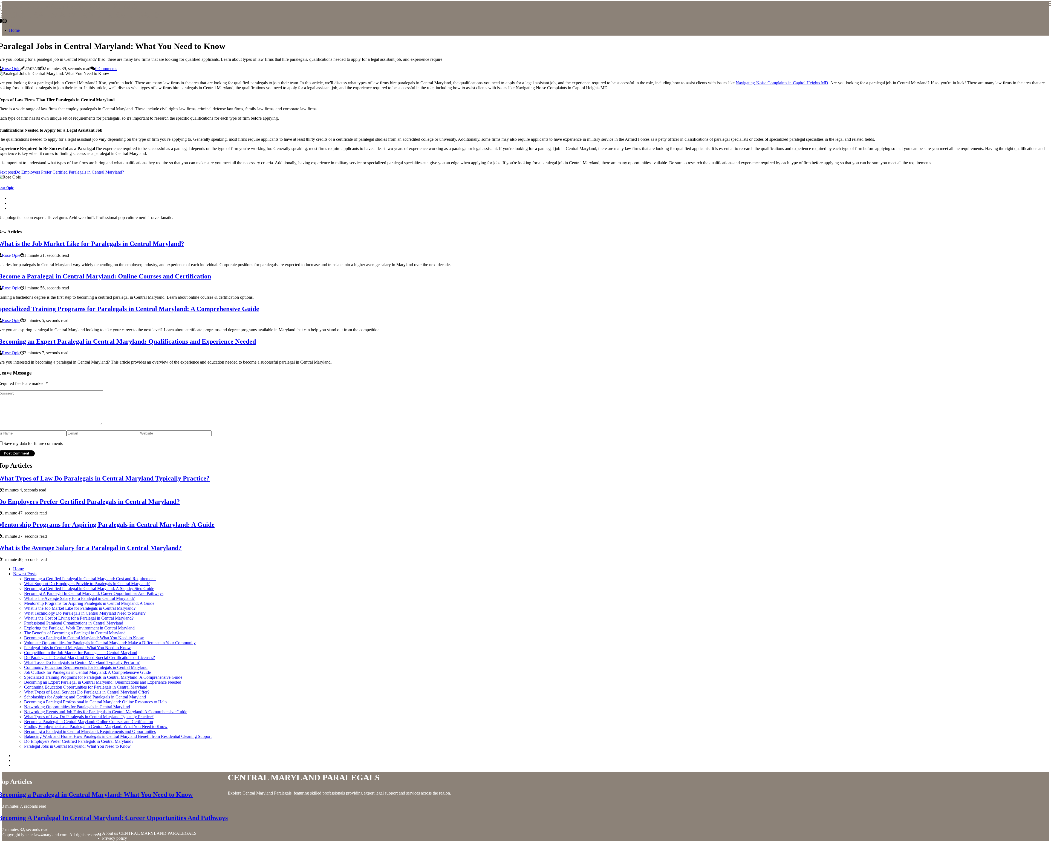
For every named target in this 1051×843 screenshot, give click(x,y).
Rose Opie (11, 68)
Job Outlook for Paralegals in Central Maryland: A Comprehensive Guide (87, 672)
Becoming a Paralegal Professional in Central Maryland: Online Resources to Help (95, 702)
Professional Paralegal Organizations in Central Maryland (73, 623)
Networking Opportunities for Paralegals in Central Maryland (77, 706)
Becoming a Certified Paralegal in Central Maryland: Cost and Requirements (90, 578)
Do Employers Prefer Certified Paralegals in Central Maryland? (78, 741)
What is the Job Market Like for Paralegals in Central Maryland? (79, 608)
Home (14, 30)
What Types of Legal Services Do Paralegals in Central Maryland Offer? (86, 692)
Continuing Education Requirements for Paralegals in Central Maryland (86, 667)
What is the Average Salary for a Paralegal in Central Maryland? (79, 598)
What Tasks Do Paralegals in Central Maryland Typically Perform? (82, 662)
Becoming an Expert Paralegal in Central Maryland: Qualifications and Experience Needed (102, 682)
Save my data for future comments (33, 443)
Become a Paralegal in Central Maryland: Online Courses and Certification (88, 721)
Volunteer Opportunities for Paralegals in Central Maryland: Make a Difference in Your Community (110, 642)
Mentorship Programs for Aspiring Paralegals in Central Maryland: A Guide (89, 603)
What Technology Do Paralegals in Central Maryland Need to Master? (85, 613)
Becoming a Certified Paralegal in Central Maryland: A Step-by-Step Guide (89, 588)
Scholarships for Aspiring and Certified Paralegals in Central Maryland (85, 697)
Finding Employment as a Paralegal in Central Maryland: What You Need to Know (96, 726)
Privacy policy (114, 838)
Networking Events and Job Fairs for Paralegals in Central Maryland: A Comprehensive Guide (105, 711)
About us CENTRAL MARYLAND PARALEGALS (149, 833)
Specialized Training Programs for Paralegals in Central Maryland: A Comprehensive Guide (103, 677)
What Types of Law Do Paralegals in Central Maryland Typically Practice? (89, 716)
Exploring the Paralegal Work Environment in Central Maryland (79, 628)
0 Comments (106, 68)
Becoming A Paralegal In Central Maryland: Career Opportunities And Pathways (93, 593)
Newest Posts (24, 573)
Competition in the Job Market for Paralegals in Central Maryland (80, 652)
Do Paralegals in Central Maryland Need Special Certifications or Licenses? (89, 657)
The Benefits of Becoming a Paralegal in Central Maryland (75, 633)
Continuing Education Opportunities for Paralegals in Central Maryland (85, 687)
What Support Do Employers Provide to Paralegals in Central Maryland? (87, 583)
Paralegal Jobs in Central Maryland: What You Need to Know (77, 647)
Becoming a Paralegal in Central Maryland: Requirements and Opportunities (90, 731)
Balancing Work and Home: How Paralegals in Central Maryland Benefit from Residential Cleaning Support (118, 736)
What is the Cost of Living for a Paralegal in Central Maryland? (79, 618)
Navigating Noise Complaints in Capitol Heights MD (782, 82)
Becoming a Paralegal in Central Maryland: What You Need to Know (84, 637)
